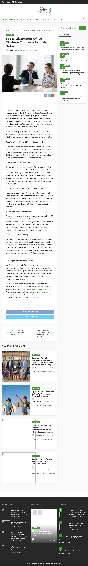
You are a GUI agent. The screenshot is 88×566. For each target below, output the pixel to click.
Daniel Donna (39, 435)
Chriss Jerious (36, 401)
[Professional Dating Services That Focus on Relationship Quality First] (6, 513)
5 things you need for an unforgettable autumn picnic (42, 533)
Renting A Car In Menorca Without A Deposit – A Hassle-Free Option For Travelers (70, 538)
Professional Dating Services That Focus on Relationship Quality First (73, 48)
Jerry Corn (35, 541)
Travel (59, 19)
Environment (26, 19)
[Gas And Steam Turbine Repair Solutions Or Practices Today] (19, 467)
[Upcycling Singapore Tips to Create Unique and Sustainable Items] (16, 400)
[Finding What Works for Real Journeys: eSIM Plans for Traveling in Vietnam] (63, 513)
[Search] (84, 19)
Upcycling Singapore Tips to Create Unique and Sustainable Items (43, 394)
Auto (5, 19)
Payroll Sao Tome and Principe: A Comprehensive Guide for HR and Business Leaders (43, 428)
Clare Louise (13, 50)
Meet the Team (17, 2)
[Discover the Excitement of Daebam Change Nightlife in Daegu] (63, 526)
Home (65, 92)
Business (37, 19)
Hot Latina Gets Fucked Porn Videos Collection (70, 60)
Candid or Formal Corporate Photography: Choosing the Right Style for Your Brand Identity (42, 361)
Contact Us (6, 2)
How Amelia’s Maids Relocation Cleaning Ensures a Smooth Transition (71, 98)
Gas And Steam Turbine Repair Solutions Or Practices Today (42, 461)
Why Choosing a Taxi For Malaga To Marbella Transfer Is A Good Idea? (70, 550)
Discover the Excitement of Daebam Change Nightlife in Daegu (76, 525)
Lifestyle (45, 19)
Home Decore (14, 19)
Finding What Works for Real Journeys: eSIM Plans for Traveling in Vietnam (77, 512)
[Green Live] (44, 10)
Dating (65, 42)
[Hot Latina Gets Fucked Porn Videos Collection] (6, 524)
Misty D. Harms (36, 469)
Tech (53, 19)
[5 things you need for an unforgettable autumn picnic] (44, 526)
